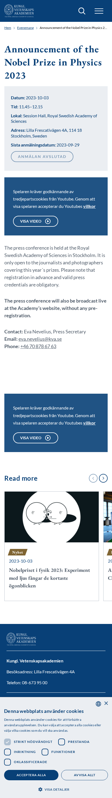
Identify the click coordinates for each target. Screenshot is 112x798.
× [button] (106, 703)
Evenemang (25, 27)
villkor (89, 206)
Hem (7, 27)
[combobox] (98, 704)
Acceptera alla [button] (31, 775)
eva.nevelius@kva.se (40, 339)
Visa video (30, 221)
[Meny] (99, 11)
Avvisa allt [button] (84, 775)
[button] (56, 789)
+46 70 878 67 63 (38, 346)
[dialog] (56, 747)
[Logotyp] (19, 11)
